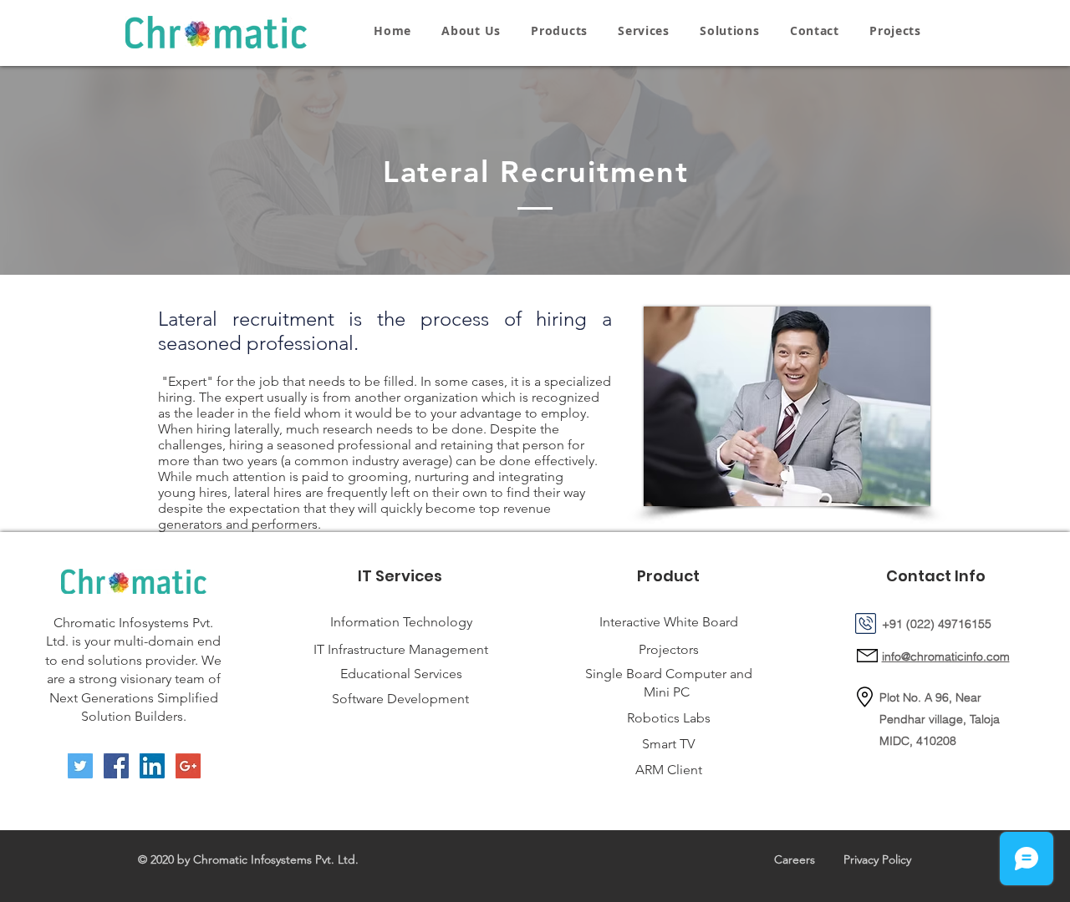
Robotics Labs (669, 718)
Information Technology (401, 622)
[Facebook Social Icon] (116, 765)
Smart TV (668, 744)
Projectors (669, 649)
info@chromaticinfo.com (946, 656)
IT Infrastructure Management (400, 649)
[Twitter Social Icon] (80, 765)
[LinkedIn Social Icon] (152, 765)
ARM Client (668, 770)
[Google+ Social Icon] (188, 765)
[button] (559, 30)
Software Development (400, 699)
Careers (794, 859)
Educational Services (401, 674)
